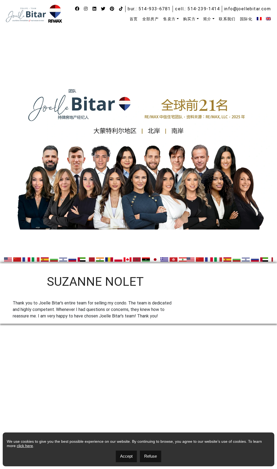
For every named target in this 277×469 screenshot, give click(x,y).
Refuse (150, 456)
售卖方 (169, 19)
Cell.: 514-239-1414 (197, 8)
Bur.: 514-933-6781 (149, 8)
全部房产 (150, 19)
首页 (134, 19)
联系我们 (227, 19)
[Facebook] (77, 8)
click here (25, 446)
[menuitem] (133, 19)
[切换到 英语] (268, 18)
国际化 (246, 19)
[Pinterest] (112, 8)
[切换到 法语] (259, 18)
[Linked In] (95, 8)
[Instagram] (86, 8)
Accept (126, 456)
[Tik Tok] (121, 8)
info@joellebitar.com (247, 8)
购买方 (189, 19)
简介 (207, 19)
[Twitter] (103, 8)
